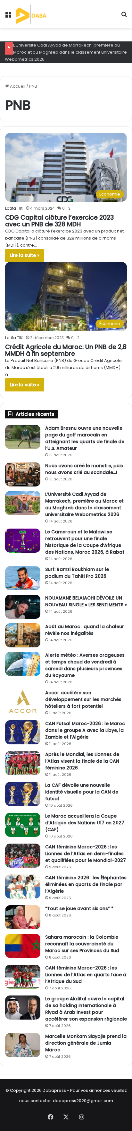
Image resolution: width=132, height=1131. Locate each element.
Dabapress (54, 1090)
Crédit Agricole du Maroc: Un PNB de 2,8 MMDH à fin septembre (66, 350)
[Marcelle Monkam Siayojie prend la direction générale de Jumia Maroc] (22, 1045)
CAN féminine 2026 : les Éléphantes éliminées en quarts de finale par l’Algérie (86, 884)
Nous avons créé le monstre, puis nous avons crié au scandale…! (84, 469)
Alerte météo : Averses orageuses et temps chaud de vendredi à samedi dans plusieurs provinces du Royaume (85, 665)
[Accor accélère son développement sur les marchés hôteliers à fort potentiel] (22, 701)
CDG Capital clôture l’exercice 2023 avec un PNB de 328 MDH (59, 221)
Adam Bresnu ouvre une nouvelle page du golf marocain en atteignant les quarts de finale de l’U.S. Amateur (84, 438)
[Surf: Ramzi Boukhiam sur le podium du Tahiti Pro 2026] (22, 578)
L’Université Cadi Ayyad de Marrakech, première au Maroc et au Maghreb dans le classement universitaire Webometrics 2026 (66, 52)
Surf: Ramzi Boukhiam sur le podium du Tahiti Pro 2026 (77, 572)
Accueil (17, 86)
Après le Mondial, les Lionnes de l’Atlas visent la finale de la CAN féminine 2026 (82, 761)
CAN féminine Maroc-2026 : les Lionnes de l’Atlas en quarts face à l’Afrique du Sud (85, 975)
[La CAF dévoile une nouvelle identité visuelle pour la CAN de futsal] (22, 794)
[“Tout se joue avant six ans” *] (22, 917)
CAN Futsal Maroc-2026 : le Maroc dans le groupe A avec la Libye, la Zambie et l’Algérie (85, 730)
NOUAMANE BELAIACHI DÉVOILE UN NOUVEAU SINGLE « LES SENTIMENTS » (86, 601)
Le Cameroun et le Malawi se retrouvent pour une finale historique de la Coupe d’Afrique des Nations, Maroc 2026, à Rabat (84, 542)
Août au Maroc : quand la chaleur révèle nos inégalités (84, 629)
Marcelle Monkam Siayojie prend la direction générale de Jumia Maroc (86, 1043)
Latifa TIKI (14, 208)
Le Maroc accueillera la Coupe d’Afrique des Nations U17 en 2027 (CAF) (84, 823)
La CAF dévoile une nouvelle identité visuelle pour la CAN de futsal (81, 792)
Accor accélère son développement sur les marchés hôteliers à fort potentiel (83, 699)
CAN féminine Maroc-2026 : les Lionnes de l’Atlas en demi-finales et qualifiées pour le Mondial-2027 (85, 854)
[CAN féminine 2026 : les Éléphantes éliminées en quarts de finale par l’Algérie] (22, 886)
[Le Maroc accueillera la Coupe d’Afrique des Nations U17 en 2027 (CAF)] (22, 825)
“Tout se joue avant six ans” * (79, 908)
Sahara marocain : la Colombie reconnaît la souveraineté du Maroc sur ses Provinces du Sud (82, 944)
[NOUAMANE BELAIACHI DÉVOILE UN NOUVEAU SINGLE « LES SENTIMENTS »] (22, 607)
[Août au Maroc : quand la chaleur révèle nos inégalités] (22, 635)
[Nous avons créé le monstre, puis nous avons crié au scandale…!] (22, 474)
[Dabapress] (39, 14)
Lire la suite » (24, 255)
